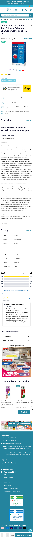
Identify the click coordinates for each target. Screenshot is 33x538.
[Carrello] (30, 10)
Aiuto (5, 474)
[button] (16, 336)
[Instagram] (10, 70)
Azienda (6, 480)
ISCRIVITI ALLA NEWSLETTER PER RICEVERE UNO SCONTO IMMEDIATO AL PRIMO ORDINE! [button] (16, 2)
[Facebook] (13, 70)
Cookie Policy (7, 485)
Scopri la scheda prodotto (8, 80)
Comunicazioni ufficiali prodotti (12, 491)
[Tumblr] (16, 70)
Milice (5, 78)
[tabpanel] (7, 400)
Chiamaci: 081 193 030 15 (9, 438)
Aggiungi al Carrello (23, 535)
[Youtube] (23, 70)
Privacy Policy (7, 482)
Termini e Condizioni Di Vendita (12, 488)
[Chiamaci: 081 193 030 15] (25, 10)
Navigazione (8, 469)
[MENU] (2, 10)
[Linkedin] (19, 70)
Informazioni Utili (9, 472)
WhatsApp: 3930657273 (9, 440)
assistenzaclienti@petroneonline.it (12, 443)
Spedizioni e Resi (8, 477)
